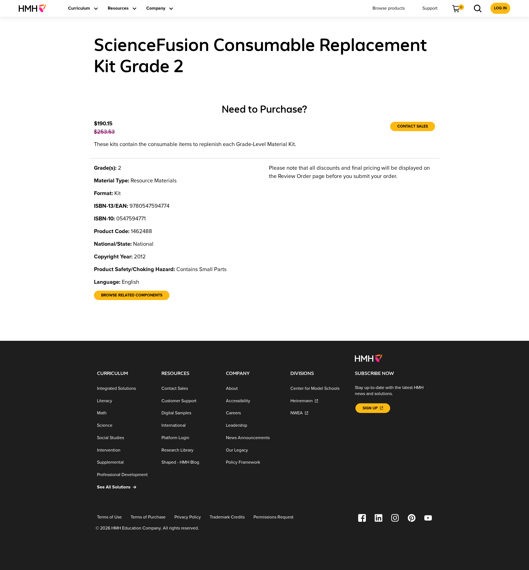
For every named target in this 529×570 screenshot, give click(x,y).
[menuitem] (34, 8)
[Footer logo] (368, 358)
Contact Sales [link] (412, 126)
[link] (34, 8)
